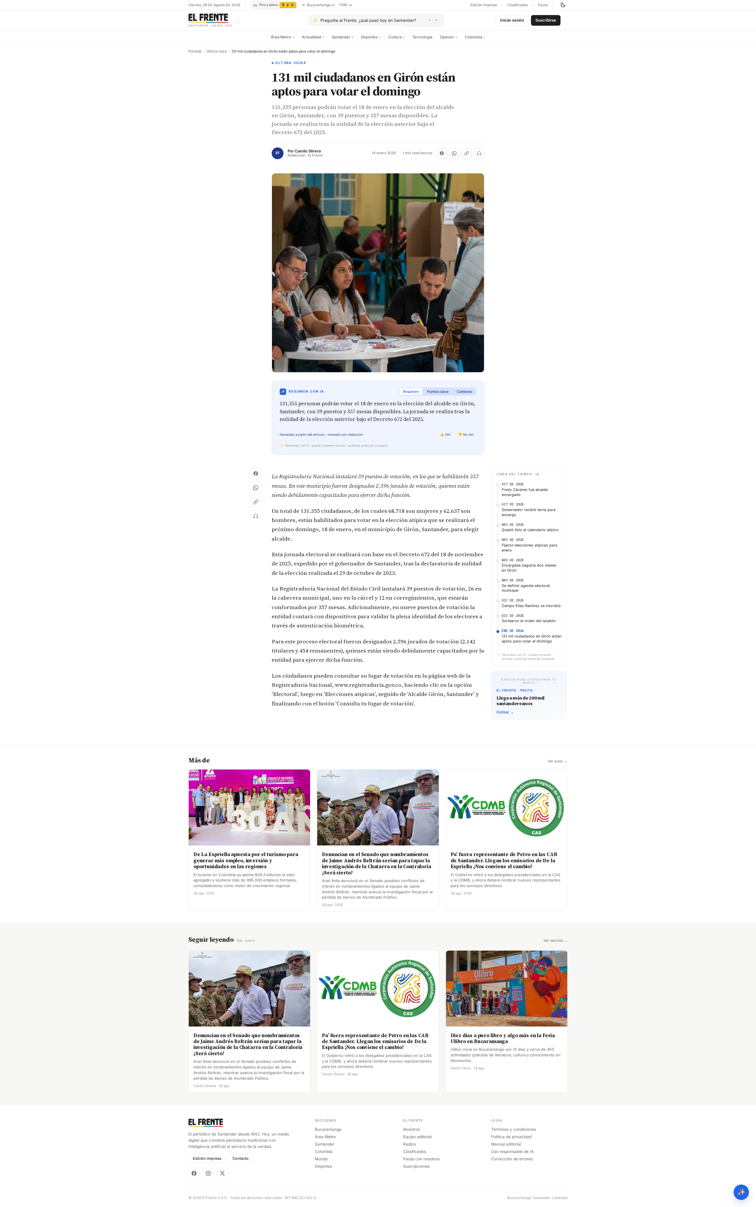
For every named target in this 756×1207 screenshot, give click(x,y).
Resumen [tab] (411, 391)
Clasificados (517, 5)
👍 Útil (445, 434)
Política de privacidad (511, 1136)
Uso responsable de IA (512, 1151)
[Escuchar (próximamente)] (479, 153)
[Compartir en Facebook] (441, 153)
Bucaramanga (328, 1129)
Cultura (396, 37)
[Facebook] (194, 1173)
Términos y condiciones (513, 1129)
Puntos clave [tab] (438, 391)
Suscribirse (545, 20)
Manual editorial (506, 1144)
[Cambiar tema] (563, 5)
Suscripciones (416, 1166)
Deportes (371, 37)
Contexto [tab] (464, 391)
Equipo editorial (417, 1136)
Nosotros (411, 1129)
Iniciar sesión (512, 20)
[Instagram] (208, 1173)
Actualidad (313, 37)
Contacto (240, 1158)
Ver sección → (556, 940)
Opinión (448, 37)
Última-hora (216, 51)
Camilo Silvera (308, 151)
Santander (342, 37)
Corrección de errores (512, 1158)
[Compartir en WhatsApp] (454, 153)
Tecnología (422, 37)
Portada (195, 51)
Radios (409, 1144)
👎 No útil (465, 434)
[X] (222, 1173)
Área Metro (282, 37)
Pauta (543, 5)
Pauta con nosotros (421, 1158)
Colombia (475, 37)
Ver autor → (558, 761)
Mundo (321, 1158)
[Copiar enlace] (466, 153)
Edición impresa (483, 5)
